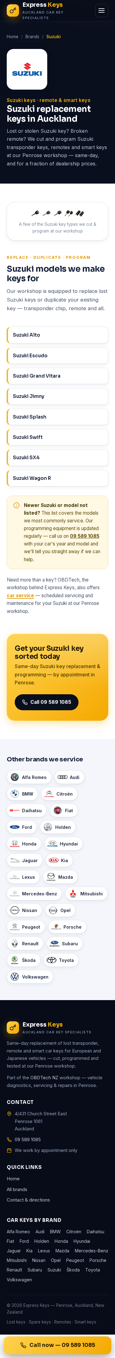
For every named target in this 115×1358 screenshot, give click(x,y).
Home (12, 36)
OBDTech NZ (44, 1077)
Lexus (28, 877)
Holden (63, 827)
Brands (32, 36)
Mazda (65, 877)
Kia (64, 860)
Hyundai (69, 843)
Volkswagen (35, 976)
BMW (27, 794)
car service (20, 595)
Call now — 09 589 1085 (62, 1345)
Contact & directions (28, 1200)
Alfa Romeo (34, 777)
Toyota (66, 960)
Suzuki (54, 1269)
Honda (29, 843)
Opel (65, 910)
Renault (30, 943)
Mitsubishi (91, 893)
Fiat (69, 810)
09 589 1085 (84, 536)
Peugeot (31, 927)
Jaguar (30, 860)
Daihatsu (32, 810)
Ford (27, 827)
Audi (74, 777)
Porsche (72, 927)
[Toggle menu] (101, 10)
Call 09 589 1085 (50, 702)
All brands (17, 1189)
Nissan (29, 910)
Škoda (29, 960)
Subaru (70, 943)
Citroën (64, 794)
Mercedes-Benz (39, 893)
